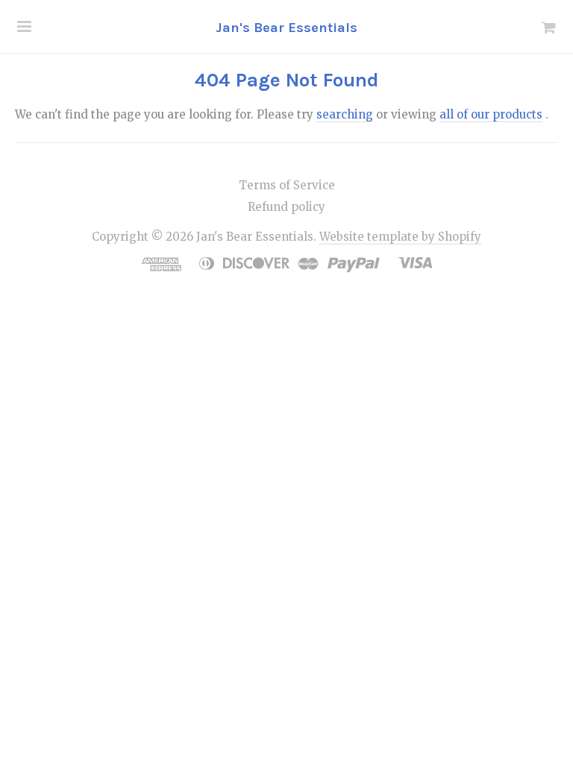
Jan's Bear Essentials (286, 27)
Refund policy (286, 207)
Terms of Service (287, 185)
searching (344, 114)
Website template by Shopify (400, 236)
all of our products (490, 114)
